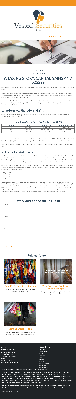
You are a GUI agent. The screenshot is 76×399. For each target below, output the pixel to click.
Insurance (42, 355)
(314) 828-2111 (56, 36)
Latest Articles (44, 363)
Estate (41, 353)
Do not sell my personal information (59, 388)
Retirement (43, 349)
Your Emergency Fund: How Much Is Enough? (55, 287)
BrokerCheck (43, 369)
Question (7, 229)
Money (41, 359)
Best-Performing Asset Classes (20, 286)
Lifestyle (42, 361)
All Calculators (43, 367)
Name (7, 204)
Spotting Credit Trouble (20, 328)
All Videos (42, 365)
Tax (40, 357)
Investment (43, 351)
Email (7, 216)
